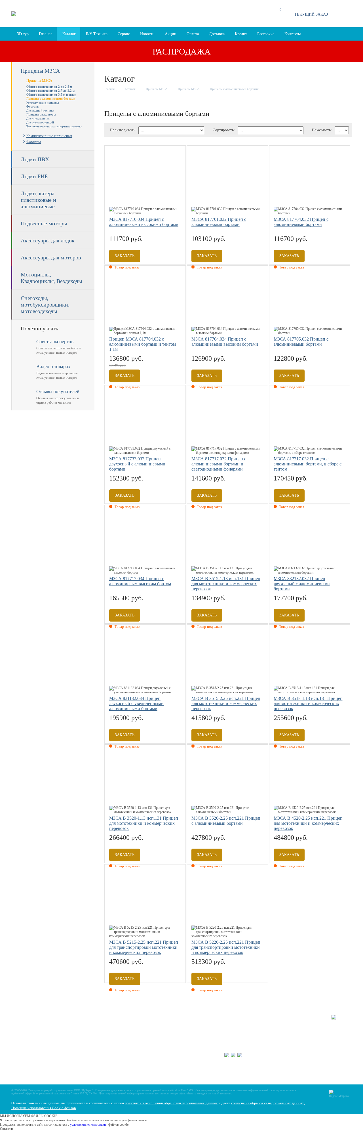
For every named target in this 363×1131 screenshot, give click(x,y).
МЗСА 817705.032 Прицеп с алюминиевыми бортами (301, 342)
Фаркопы (33, 142)
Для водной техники (40, 110)
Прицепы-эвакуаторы (41, 114)
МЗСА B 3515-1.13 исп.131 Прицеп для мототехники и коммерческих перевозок (225, 583)
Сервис (124, 34)
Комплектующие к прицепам (49, 136)
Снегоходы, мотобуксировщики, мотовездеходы (45, 304)
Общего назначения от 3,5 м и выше (51, 94)
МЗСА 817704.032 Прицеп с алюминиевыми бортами (301, 222)
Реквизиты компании (167, 1042)
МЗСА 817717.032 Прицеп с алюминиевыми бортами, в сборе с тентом (307, 463)
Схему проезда (283, 1025)
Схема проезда (114, 16)
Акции (170, 34)
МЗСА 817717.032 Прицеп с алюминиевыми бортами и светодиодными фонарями (218, 463)
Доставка (217, 34)
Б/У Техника (96, 34)
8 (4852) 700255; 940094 (212, 13)
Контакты (292, 34)
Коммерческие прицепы (42, 102)
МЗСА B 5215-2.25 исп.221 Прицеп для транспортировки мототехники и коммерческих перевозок (143, 947)
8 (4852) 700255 (236, 1046)
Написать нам (162, 1036)
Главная (45, 34)
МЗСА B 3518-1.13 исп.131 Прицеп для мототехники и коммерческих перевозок (308, 703)
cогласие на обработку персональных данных (267, 1103)
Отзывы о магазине (166, 1024)
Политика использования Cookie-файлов (43, 1108)
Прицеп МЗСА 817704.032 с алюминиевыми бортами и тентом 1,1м (142, 344)
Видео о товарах (164, 1030)
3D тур (23, 34)
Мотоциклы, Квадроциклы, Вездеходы (51, 277)
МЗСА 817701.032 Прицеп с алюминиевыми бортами (218, 222)
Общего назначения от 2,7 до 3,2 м (50, 90)
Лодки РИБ (34, 176)
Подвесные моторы (44, 223)
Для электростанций (40, 122)
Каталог (69, 34)
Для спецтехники (38, 118)
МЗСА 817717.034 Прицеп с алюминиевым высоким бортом (140, 581)
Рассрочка (265, 34)
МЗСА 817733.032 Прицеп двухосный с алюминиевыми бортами (137, 463)
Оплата (193, 34)
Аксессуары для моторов (51, 257)
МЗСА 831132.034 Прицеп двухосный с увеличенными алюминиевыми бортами (136, 703)
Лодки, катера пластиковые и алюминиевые (38, 199)
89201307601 (279, 1046)
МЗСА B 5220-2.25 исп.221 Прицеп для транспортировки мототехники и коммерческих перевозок (225, 947)
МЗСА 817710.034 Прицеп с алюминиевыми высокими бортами (143, 222)
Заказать (124, 256)
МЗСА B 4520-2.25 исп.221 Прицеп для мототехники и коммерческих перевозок (308, 823)
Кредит (241, 34)
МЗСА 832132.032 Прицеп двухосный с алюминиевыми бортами (302, 583)
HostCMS (187, 1090)
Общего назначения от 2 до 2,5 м (49, 86)
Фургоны (32, 106)
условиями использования (88, 1124)
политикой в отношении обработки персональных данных (171, 1103)
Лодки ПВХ (35, 159)
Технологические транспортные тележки (54, 126)
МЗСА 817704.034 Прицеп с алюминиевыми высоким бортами (224, 342)
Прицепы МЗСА (40, 71)
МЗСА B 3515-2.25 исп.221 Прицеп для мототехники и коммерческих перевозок (225, 703)
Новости (147, 34)
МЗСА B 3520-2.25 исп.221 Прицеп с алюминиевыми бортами (225, 821)
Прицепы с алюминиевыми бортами (50, 98)
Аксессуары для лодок (48, 240)
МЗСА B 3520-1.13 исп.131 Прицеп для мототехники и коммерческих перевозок (143, 823)
